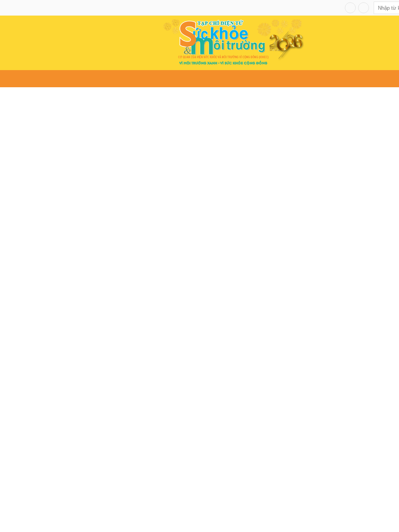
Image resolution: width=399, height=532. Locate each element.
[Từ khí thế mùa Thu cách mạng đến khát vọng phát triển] (222, 193)
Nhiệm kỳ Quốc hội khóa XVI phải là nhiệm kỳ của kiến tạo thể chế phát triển (48, 192)
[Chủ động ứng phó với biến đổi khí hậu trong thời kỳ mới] (58, 490)
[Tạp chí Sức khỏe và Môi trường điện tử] (233, 42)
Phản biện (363, 79)
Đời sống (167, 79)
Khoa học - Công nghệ (243, 79)
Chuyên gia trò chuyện (311, 79)
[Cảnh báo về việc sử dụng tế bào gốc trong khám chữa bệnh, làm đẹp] (175, 490)
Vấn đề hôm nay (36, 79)
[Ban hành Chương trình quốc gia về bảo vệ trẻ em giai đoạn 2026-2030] (293, 490)
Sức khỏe (76, 79)
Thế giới (195, 79)
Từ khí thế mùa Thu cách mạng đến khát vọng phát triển (198, 280)
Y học (141, 79)
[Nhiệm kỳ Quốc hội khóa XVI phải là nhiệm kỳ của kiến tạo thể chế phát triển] (50, 146)
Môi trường (112, 79)
